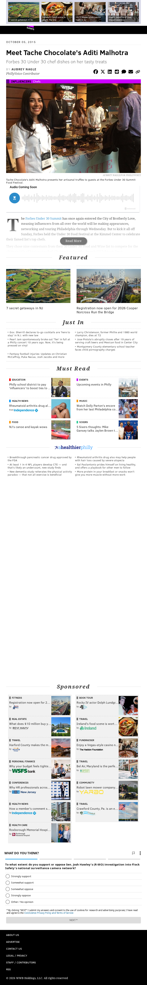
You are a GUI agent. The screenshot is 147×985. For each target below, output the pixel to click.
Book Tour (86, 697)
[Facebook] (96, 72)
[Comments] (124, 72)
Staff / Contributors (21, 962)
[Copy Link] (138, 72)
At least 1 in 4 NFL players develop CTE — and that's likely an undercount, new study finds (37, 466)
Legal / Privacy (16, 955)
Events (30, 28)
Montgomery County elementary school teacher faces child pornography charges (105, 348)
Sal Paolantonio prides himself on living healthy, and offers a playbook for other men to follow (105, 466)
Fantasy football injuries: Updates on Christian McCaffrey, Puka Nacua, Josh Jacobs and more (37, 355)
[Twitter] (103, 72)
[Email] (131, 72)
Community (86, 782)
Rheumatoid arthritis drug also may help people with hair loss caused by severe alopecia (105, 458)
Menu (141, 30)
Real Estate (19, 719)
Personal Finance (23, 761)
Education (18, 379)
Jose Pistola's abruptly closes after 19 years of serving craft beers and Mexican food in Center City (106, 340)
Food (15, 422)
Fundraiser (86, 740)
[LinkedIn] (110, 72)
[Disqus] (73, 532)
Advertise (13, 942)
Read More (73, 241)
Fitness (17, 697)
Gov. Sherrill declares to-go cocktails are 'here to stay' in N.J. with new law (39, 333)
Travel (83, 719)
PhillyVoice (9, 29)
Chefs (37, 81)
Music (83, 401)
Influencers (21, 81)
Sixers (83, 422)
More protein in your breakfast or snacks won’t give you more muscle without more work (104, 473)
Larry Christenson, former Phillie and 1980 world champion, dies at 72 (106, 333)
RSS (8, 969)
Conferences (20, 782)
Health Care (19, 825)
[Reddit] (117, 72)
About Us (12, 935)
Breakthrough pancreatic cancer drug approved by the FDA (40, 458)
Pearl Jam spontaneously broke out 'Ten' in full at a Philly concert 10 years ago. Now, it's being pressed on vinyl (39, 342)
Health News (20, 401)
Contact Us (14, 948)
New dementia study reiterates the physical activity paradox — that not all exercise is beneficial (40, 473)
